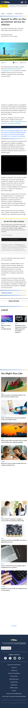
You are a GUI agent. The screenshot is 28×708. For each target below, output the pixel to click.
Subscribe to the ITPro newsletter (18, 6)
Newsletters (14, 685)
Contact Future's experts (14, 664)
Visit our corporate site (20, 643)
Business (9, 14)
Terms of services (19, 244)
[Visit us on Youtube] (14, 658)
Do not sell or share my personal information (14, 696)
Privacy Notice (21, 246)
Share (4, 62)
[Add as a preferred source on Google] (6, 648)
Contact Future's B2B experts (14, 693)
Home (3, 14)
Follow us (16, 62)
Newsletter (24, 62)
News (15, 36)
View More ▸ (14, 625)
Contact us (14, 670)
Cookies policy (14, 682)
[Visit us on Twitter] (10, 658)
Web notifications (14, 679)
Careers (14, 690)
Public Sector (19, 14)
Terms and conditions (14, 673)
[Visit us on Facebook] (5, 658)
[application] (14, 164)
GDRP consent (14, 688)
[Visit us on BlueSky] (19, 658)
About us (14, 667)
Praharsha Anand (7, 34)
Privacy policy (14, 676)
